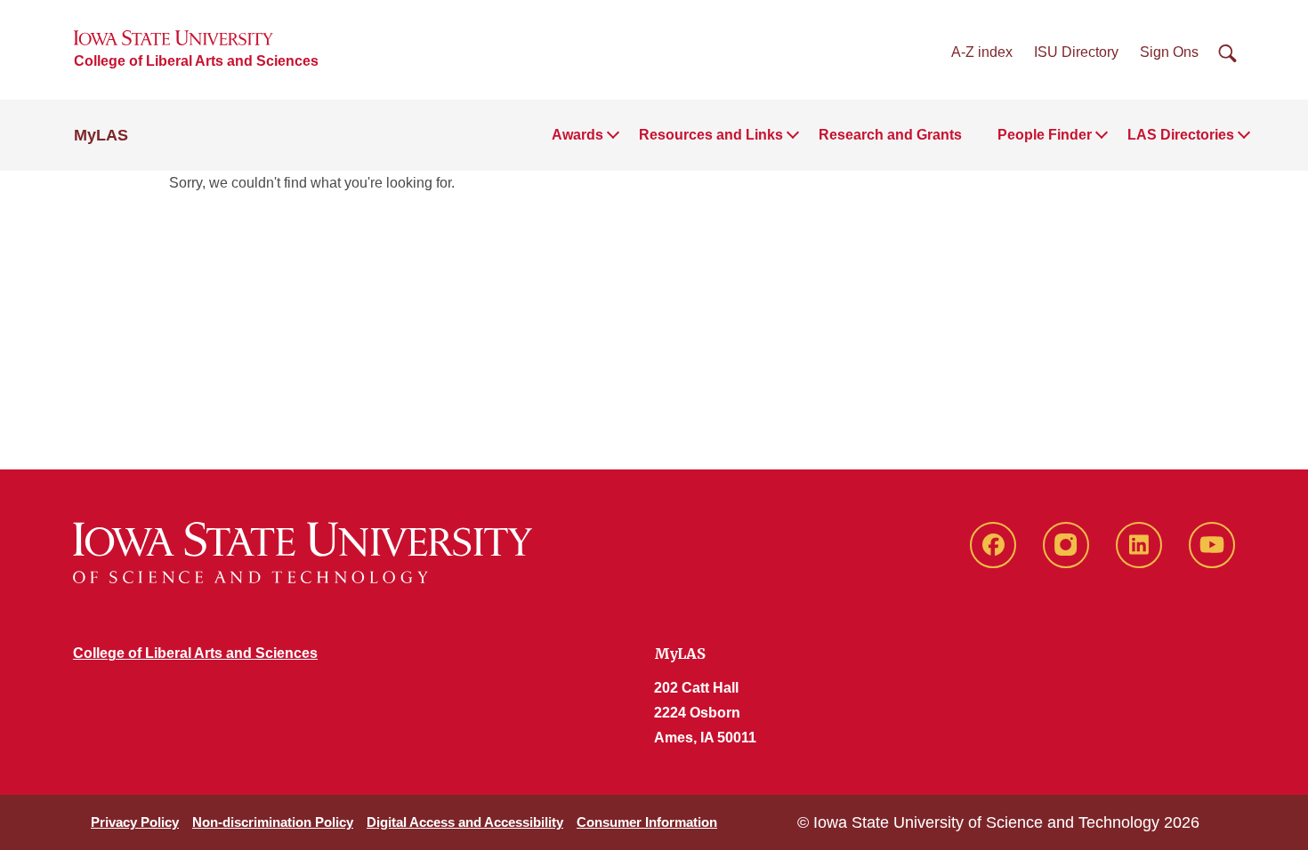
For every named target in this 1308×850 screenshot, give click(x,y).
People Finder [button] (1044, 134)
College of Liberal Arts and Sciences (196, 60)
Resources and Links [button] (711, 134)
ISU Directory (1076, 52)
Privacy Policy (135, 822)
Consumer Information (647, 822)
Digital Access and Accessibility (465, 822)
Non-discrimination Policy (272, 822)
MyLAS (101, 135)
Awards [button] (577, 134)
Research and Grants (890, 134)
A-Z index (982, 52)
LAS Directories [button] (1180, 134)
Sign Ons (1169, 52)
